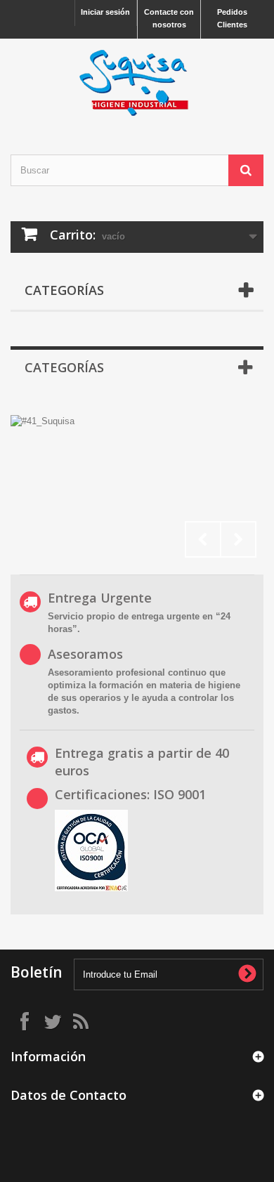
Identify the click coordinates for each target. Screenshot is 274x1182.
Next (238, 539)
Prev (203, 539)
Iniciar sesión (105, 12)
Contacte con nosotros (169, 18)
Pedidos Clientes (232, 18)
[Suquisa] (137, 84)
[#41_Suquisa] (137, 487)
